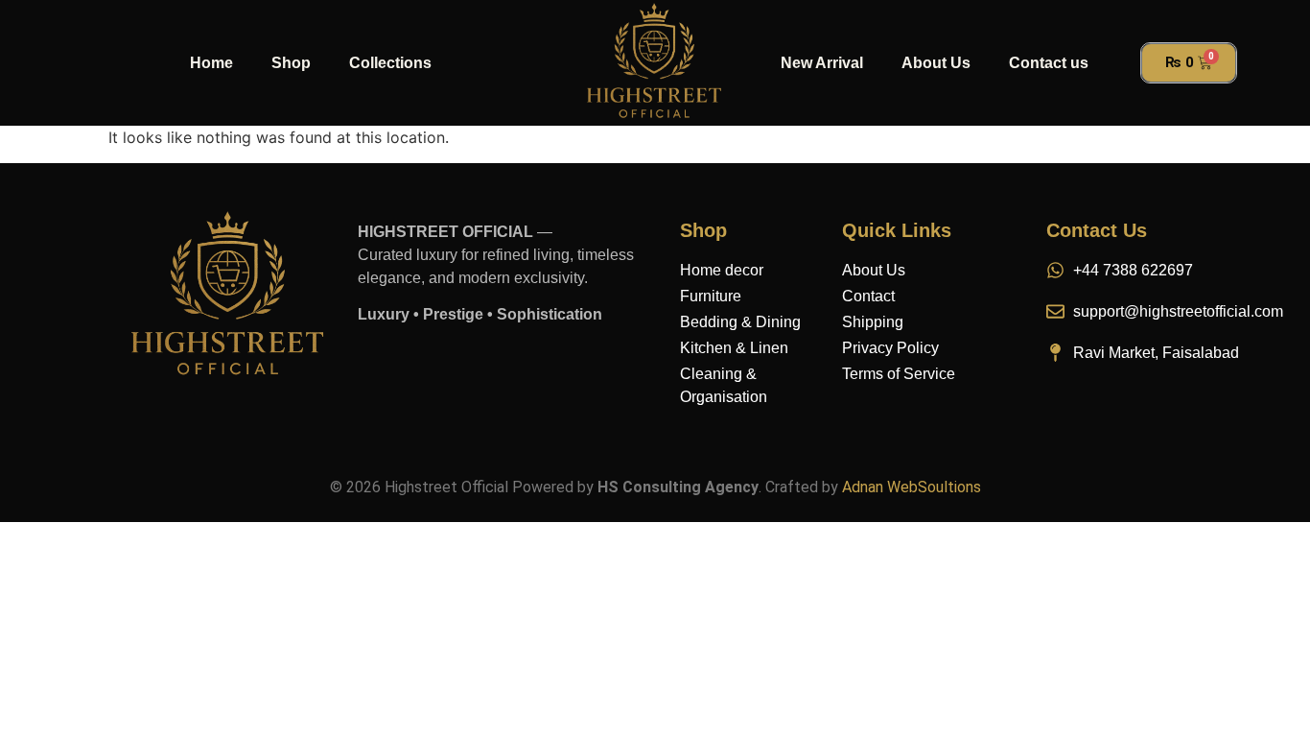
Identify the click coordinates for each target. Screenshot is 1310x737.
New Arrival (822, 63)
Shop (291, 63)
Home (211, 63)
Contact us (1048, 63)
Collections (390, 63)
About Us (936, 63)
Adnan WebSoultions (911, 487)
